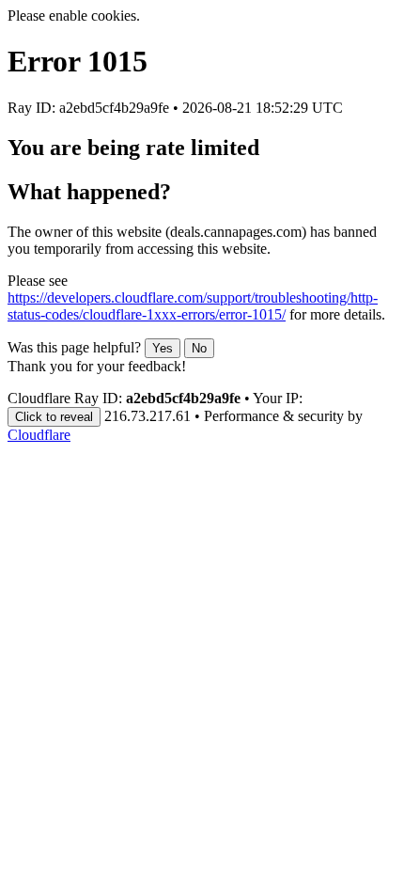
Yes (162, 348)
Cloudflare (39, 435)
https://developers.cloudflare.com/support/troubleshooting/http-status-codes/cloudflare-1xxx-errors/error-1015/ (193, 305)
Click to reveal (54, 417)
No (199, 348)
